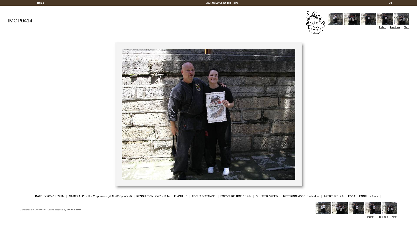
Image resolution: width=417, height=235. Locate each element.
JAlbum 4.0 (40, 209)
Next (406, 27)
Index (382, 27)
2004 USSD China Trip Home (222, 3)
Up (390, 3)
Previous (395, 27)
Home (40, 3)
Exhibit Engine (74, 209)
